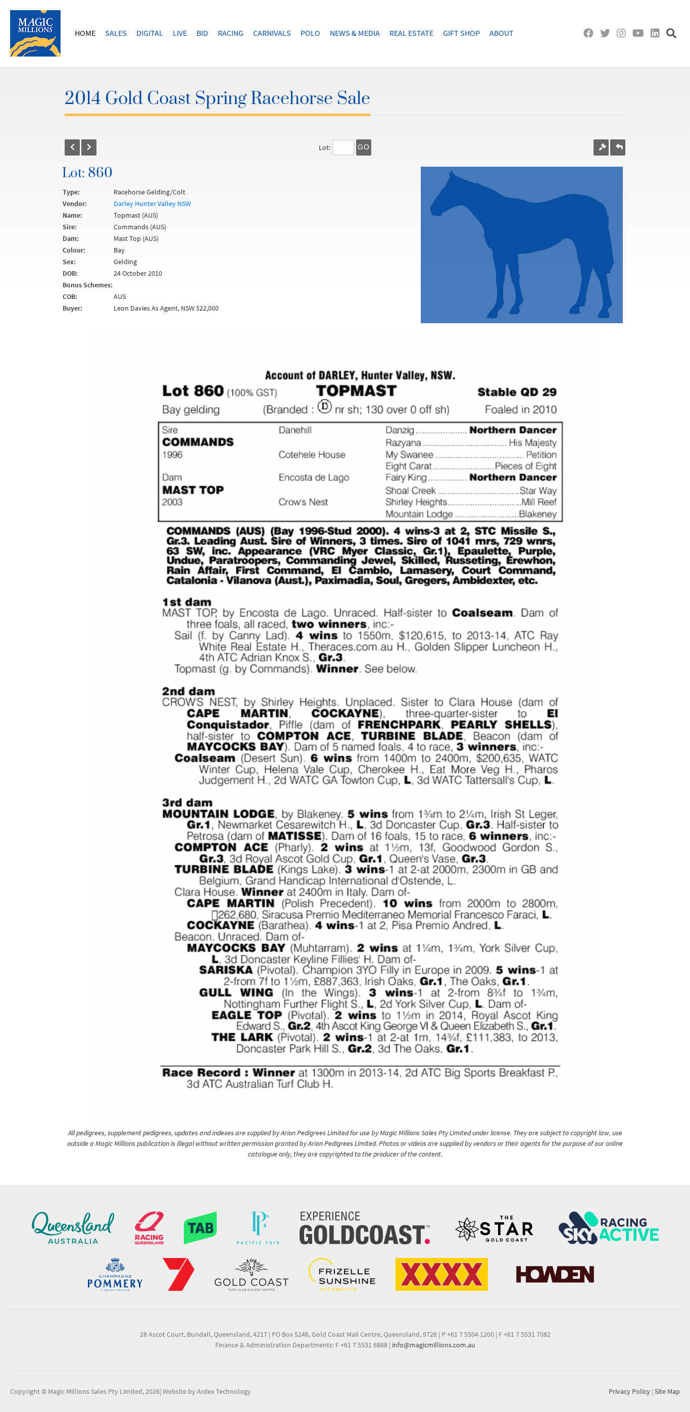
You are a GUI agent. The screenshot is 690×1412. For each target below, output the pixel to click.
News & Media (355, 33)
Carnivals (272, 33)
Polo (310, 33)
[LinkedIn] (657, 33)
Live (180, 33)
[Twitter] (607, 33)
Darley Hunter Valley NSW (152, 203)
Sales (116, 33)
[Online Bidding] (601, 147)
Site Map (667, 1391)
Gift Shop (461, 33)
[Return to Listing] (617, 147)
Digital (149, 33)
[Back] (72, 147)
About (501, 33)
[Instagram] (623, 33)
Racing (230, 33)
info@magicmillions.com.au (433, 1344)
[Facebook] (590, 33)
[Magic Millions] (35, 33)
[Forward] (88, 147)
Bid (202, 33)
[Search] (672, 33)
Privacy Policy (629, 1391)
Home (85, 33)
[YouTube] (640, 33)
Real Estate (411, 33)
